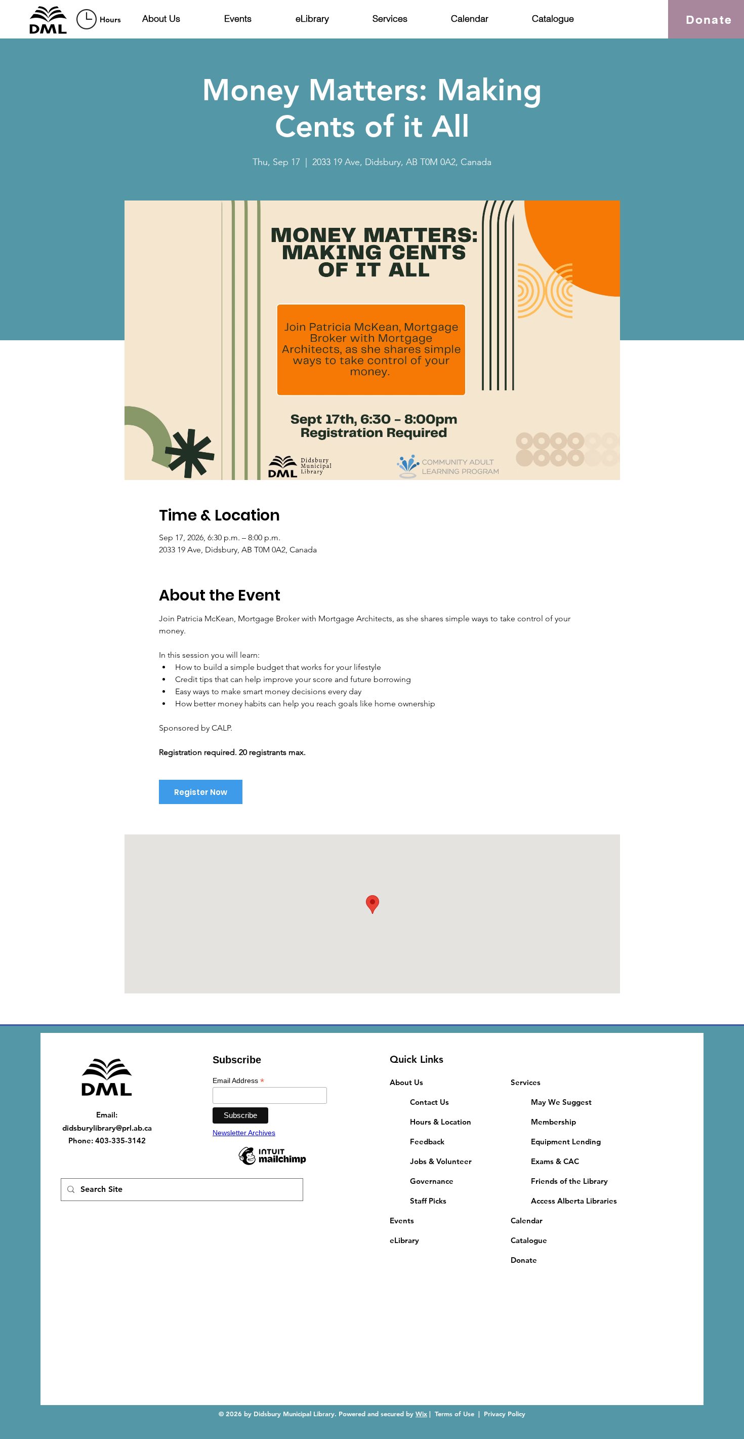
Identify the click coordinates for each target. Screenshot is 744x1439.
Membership (553, 1122)
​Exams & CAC (555, 1161)
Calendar (527, 1220)
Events (402, 1220)
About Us (406, 1082)
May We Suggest (561, 1102)
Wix (421, 1414)
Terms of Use (454, 1414)
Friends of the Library (569, 1181)
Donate (524, 1260)
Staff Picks (428, 1201)
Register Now (200, 792)
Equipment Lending (566, 1141)
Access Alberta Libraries (574, 1201)
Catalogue (529, 1240)
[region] (100, 19)
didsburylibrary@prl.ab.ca (107, 1128)
